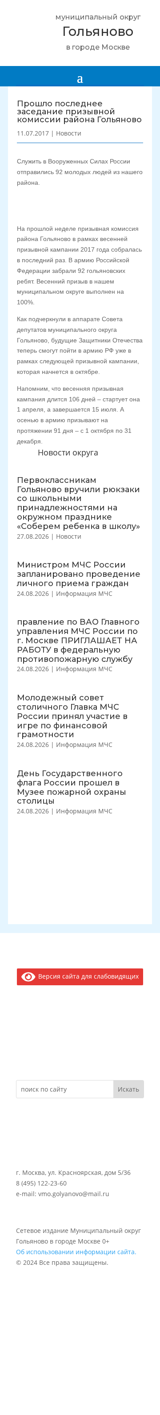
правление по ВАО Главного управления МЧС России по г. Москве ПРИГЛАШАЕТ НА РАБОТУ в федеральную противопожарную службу (78, 640)
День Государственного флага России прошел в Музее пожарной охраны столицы (71, 787)
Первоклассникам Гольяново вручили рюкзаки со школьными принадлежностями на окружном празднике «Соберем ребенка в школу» (78, 503)
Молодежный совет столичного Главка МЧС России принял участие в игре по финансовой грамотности (72, 716)
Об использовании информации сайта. (76, 1252)
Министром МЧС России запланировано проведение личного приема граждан (78, 574)
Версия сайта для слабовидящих (87, 976)
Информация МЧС (84, 593)
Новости (68, 536)
